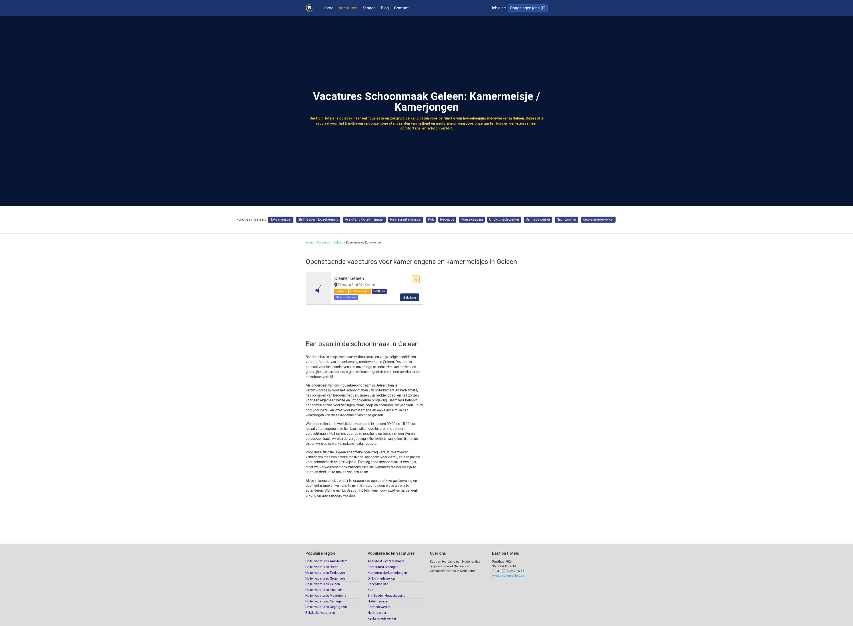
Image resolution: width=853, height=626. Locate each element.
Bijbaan (341, 291)
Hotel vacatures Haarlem (323, 590)
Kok (431, 219)
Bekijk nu (409, 297)
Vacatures (348, 8)
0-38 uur (379, 291)
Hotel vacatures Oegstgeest (326, 607)
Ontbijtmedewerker (504, 219)
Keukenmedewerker (598, 219)
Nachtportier (566, 219)
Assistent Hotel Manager (386, 561)
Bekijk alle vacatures (320, 613)
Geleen (338, 242)
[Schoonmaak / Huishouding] (318, 288)
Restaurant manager (406, 219)
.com (510, 576)
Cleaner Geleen (349, 278)
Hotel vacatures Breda (321, 567)
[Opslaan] (416, 279)
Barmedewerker (538, 219)
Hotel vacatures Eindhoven (325, 573)
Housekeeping (472, 219)
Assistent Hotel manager (364, 219)
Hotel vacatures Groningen (325, 578)
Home (328, 8)
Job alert (498, 8)
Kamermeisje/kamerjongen (387, 573)
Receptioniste (378, 584)
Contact (401, 8)
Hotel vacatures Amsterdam (326, 561)
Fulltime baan (359, 291)
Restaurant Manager (383, 567)
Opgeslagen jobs (528, 8)
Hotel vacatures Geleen (322, 584)
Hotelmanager (280, 219)
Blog (385, 8)
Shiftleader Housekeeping (318, 219)
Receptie (447, 219)
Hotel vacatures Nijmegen (324, 601)
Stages (369, 8)
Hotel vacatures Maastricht (325, 596)
